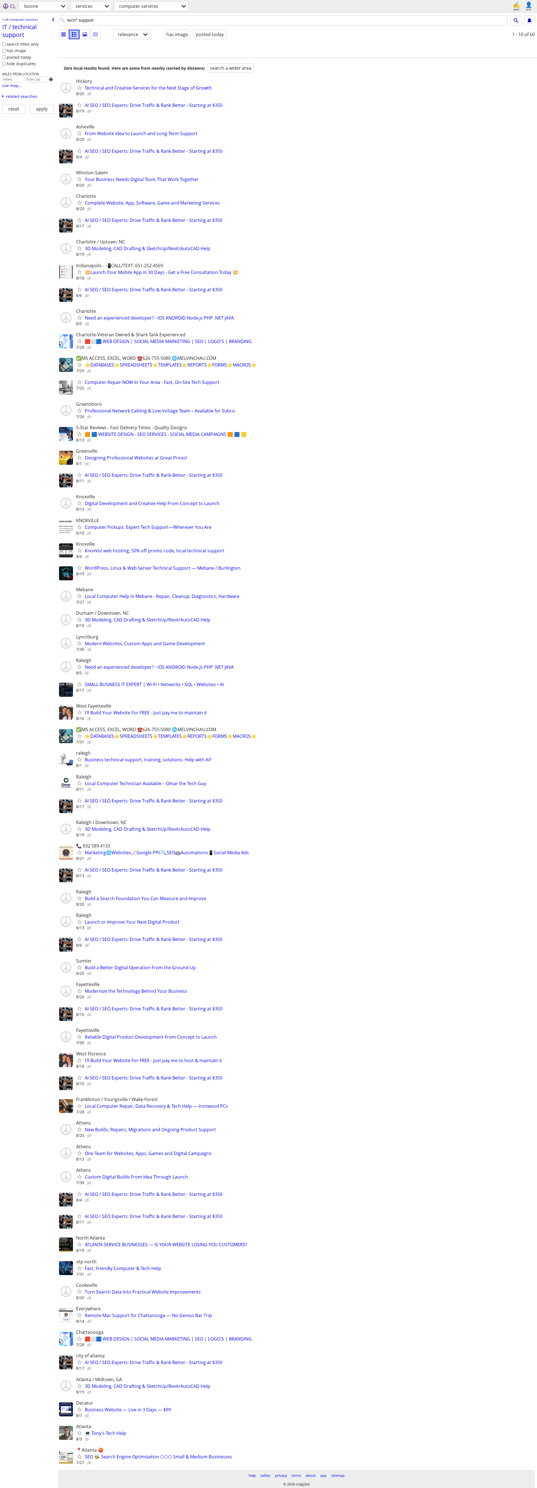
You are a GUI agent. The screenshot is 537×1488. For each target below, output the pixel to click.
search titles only (23, 44)
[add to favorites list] (79, 87)
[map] (95, 34)
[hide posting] (89, 94)
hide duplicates (21, 63)
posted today (19, 57)
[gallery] (84, 34)
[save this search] (529, 20)
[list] (63, 34)
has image (16, 50)
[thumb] (74, 34)
